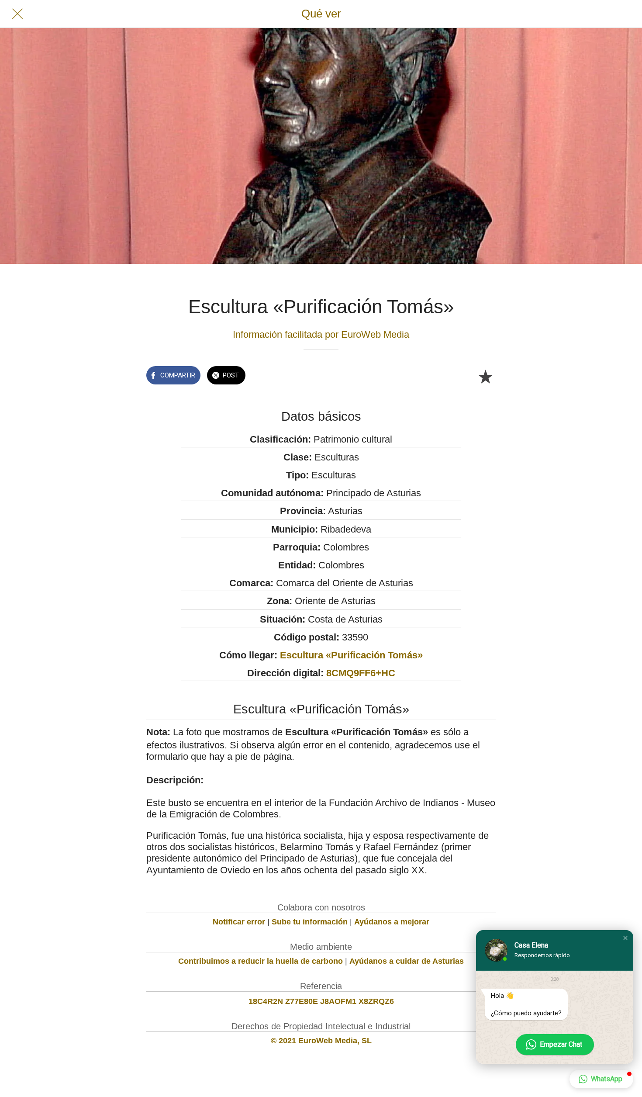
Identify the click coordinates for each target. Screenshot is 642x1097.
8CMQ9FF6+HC (360, 673)
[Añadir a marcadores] (485, 376)
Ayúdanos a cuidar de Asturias (406, 961)
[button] (625, 938)
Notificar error (239, 921)
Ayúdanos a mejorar (391, 921)
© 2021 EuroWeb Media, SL (321, 1040)
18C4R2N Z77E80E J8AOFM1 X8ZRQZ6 (321, 1001)
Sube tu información (310, 921)
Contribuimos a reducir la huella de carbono (260, 961)
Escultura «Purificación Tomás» (351, 655)
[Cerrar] (17, 14)
